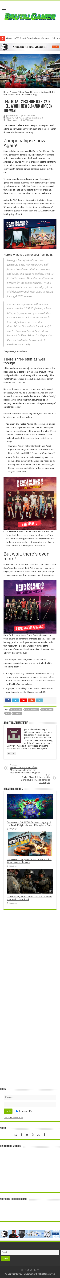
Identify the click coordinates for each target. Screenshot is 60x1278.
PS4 (16, 118)
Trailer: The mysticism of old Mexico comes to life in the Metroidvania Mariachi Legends (25, 769)
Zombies (17, 713)
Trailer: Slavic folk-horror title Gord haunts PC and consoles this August (35, 779)
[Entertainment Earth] (30, 47)
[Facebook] (21, 1134)
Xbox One (27, 118)
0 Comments (12, 120)
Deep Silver (47, 710)
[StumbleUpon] (38, 1134)
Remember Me (25, 1111)
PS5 (20, 118)
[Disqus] (30, 958)
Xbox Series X (37, 118)
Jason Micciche (12, 116)
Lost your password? (13, 1117)
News (14, 92)
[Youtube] (33, 1134)
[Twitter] (27, 1134)
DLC (7, 713)
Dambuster (16, 710)
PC (13, 118)
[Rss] (15, 1134)
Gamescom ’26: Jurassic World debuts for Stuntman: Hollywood (29, 861)
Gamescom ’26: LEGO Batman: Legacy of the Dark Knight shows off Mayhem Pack (29, 824)
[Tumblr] (44, 1134)
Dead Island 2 (32, 710)
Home (6, 92)
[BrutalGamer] (30, 16)
